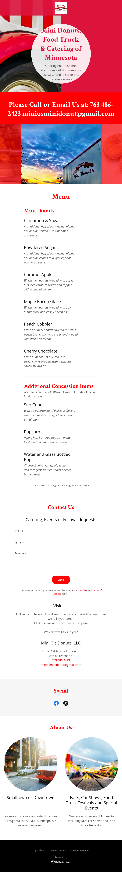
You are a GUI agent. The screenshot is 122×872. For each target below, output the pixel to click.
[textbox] (61, 530)
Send (61, 580)
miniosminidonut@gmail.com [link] (61, 665)
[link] (61, 8)
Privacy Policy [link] (80, 590)
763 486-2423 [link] (61, 660)
